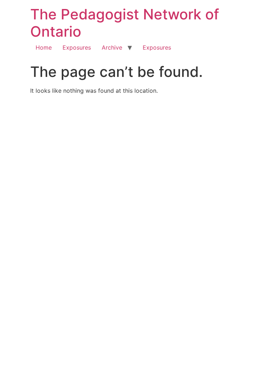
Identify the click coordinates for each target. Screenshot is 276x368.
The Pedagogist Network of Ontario (124, 22)
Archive (112, 47)
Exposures (77, 47)
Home (44, 47)
